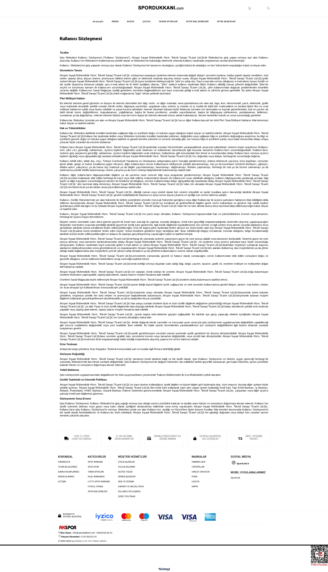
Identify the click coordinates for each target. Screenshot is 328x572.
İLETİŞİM (62, 482)
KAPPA (195, 486)
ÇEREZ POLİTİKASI (126, 496)
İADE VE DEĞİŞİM (126, 482)
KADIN (130, 21)
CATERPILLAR (198, 467)
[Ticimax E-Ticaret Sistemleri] (164, 569)
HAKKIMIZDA (64, 462)
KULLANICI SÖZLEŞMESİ (129, 491)
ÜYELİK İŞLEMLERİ (126, 462)
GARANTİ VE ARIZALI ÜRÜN (131, 486)
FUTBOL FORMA (95, 486)
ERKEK (115, 21)
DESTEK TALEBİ (125, 472)
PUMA (194, 477)
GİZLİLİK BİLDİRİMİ (126, 467)
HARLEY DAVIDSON (201, 472)
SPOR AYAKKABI (95, 462)
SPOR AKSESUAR (226, 21)
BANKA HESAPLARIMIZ (68, 472)
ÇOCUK (146, 21)
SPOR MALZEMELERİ (197, 21)
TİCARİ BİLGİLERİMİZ (67, 467)
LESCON (195, 482)
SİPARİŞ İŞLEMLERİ (126, 477)
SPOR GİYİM (93, 467)
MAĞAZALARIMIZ (66, 477)
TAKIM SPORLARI (168, 21)
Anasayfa (98, 21)
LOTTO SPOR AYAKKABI (99, 482)
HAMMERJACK (199, 462)
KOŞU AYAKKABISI (96, 477)
